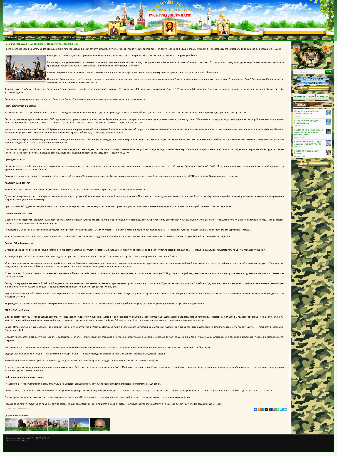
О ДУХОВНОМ (27, 38)
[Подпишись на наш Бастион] (313, 85)
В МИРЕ (62, 38)
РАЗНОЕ (93, 38)
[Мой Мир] (262, 409)
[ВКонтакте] (255, 409)
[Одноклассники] (259, 409)
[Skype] (281, 409)
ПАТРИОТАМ (78, 38)
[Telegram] (285, 409)
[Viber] (274, 409)
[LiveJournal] (270, 409)
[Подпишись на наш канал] (313, 80)
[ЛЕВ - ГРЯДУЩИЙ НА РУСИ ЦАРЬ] (311, 67)
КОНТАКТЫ (108, 38)
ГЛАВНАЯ (10, 38)
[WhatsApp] (277, 409)
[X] (266, 409)
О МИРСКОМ (46, 38)
